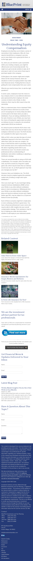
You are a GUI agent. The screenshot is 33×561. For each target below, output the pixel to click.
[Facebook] (2, 535)
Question (3, 425)
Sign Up (4, 376)
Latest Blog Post (9, 383)
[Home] (16, 6)
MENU (27, 9)
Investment (4, 543)
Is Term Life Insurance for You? (13, 300)
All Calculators (5, 558)
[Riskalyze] (16, 347)
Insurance (4, 546)
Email (2, 370)
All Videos (4, 556)
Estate (3, 544)
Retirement (4, 541)
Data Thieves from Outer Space (13, 256)
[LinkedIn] (3, 535)
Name (3, 364)
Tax (2, 548)
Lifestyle (3, 552)
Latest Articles (5, 554)
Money (3, 550)
